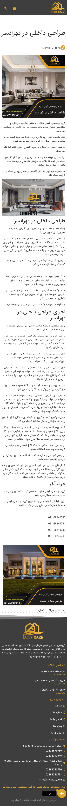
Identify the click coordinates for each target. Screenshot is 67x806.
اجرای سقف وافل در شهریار (53, 671)
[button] (14, 8)
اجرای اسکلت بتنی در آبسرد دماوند (49, 680)
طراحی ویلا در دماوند (50, 610)
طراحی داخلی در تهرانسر (33, 33)
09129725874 (50, 48)
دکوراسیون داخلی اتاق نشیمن (18, 417)
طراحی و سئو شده (46, 800)
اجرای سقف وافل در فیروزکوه (52, 689)
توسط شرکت (29, 800)
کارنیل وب (16, 800)
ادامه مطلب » (59, 674)
